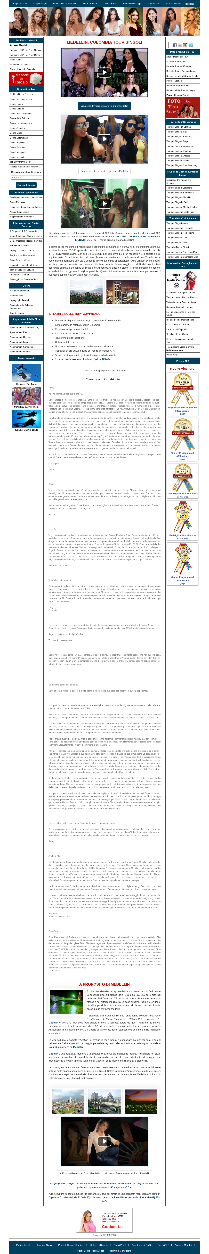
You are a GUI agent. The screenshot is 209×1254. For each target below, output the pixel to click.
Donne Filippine (17, 142)
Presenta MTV (17, 295)
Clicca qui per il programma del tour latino (104, 370)
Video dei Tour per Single (178, 85)
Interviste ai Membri (19, 274)
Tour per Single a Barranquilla (180, 192)
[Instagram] (185, 44)
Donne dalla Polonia (19, 118)
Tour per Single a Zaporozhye (180, 146)
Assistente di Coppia (132, 3)
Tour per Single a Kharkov (178, 151)
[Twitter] (191, 44)
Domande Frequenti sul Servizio (25, 265)
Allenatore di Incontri (19, 290)
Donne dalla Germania (20, 113)
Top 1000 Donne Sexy (20, 162)
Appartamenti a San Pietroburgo (25, 327)
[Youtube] (180, 44)
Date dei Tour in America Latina (181, 71)
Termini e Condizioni (19, 245)
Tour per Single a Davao (177, 242)
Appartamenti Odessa (20, 337)
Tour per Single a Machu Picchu (181, 207)
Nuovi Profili (111, 3)
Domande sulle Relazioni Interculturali (21, 307)
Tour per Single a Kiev (176, 132)
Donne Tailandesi (18, 147)
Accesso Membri (173, 3)
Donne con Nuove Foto (21, 99)
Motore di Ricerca (90, 3)
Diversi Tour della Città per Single (182, 76)
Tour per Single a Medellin (178, 197)
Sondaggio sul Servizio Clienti (24, 279)
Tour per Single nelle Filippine (180, 233)
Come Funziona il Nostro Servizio (26, 236)
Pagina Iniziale (20, 3)
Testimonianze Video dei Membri (181, 297)
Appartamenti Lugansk (20, 342)
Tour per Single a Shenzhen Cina (181, 252)
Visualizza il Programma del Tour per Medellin (104, 106)
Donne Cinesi (16, 133)
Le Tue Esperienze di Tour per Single (180, 313)
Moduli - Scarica (174, 81)
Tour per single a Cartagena (179, 188)
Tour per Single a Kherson (178, 136)
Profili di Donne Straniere (64, 3)
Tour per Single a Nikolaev (178, 160)
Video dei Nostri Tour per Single (181, 302)
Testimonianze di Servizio (22, 270)
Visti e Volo (171, 355)
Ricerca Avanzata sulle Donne (24, 166)
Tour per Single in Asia (177, 223)
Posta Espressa (17, 202)
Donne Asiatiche (17, 128)
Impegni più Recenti (19, 300)
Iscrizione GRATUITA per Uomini (25, 50)
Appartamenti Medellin (20, 351)
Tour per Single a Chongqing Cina (182, 257)
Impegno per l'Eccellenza (22, 250)
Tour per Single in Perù (177, 202)
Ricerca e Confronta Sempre (179, 307)
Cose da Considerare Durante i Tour (180, 340)
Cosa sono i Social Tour (177, 324)
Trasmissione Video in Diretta (180, 348)
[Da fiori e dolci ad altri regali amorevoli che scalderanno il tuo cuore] (26, 78)
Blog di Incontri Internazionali (180, 320)
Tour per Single (40, 3)
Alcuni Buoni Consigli (20, 212)
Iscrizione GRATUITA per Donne (25, 55)
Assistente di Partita (142, 1245)
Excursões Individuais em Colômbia (178, 181)
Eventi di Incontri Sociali (177, 95)
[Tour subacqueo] (26, 420)
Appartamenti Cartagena (21, 347)
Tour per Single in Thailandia (179, 228)
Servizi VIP (153, 3)
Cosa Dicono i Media (20, 260)
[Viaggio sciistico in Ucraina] (26, 374)
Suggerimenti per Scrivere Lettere (26, 207)
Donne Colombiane (19, 138)
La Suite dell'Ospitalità (176, 329)
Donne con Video (18, 157)
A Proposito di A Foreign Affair (24, 231)
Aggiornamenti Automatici (22, 216)
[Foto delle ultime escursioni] (183, 107)
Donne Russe (16, 104)
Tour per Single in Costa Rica (180, 212)
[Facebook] (175, 44)
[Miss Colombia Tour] (26, 397)
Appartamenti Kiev (18, 332)
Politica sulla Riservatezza (22, 255)
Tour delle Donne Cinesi (177, 247)
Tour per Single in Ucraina (178, 127)
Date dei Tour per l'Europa (178, 66)
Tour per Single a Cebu (177, 237)
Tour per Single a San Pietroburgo (182, 165)
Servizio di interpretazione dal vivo (26, 197)
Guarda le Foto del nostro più (104, 171)
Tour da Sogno (17, 313)
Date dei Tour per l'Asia (177, 61)
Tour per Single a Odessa (178, 156)
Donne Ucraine (17, 108)
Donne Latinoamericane (21, 123)
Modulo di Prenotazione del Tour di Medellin (127, 1173)
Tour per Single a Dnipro (177, 141)
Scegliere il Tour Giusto (177, 334)
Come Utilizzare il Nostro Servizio (26, 241)
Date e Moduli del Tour (177, 57)
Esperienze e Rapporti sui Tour (180, 292)
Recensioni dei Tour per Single (180, 90)
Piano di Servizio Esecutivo (23, 69)
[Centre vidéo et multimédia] (183, 279)
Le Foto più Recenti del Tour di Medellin (79, 1173)
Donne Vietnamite (18, 152)
